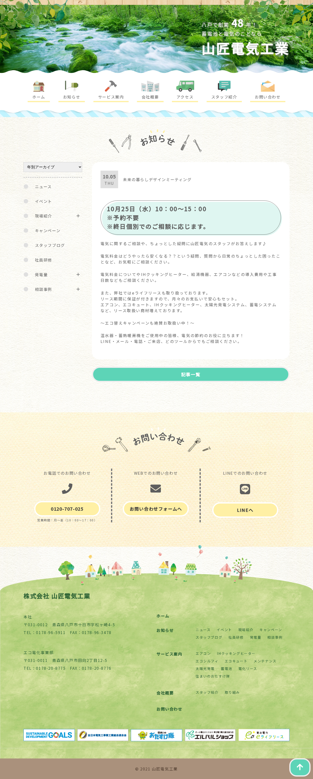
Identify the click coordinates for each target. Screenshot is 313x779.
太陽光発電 (205, 668)
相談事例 (43, 289)
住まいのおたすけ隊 (213, 676)
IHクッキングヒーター (236, 653)
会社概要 (165, 693)
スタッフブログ (50, 245)
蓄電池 (226, 668)
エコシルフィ (207, 660)
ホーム (162, 616)
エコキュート (236, 660)
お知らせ (165, 630)
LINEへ (245, 510)
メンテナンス (265, 660)
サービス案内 (169, 654)
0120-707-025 (67, 508)
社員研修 (43, 260)
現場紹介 (43, 216)
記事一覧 (190, 374)
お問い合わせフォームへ (156, 508)
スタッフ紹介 (207, 692)
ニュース (43, 186)
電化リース (247, 668)
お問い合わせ (169, 709)
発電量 (41, 274)
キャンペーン (48, 230)
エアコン (203, 653)
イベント (43, 201)
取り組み (232, 692)
